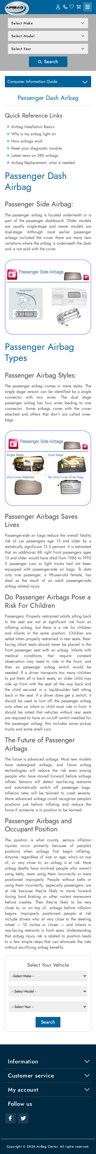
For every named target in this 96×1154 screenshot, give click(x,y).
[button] (87, 7)
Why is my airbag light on (33, 134)
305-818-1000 (65, 6)
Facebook (10, 1118)
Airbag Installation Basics (32, 127)
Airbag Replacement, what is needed (43, 163)
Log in (58, 6)
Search (50, 61)
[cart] (78, 6)
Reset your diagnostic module (36, 148)
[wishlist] (71, 6)
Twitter (23, 1118)
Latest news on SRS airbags (34, 155)
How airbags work (26, 141)
